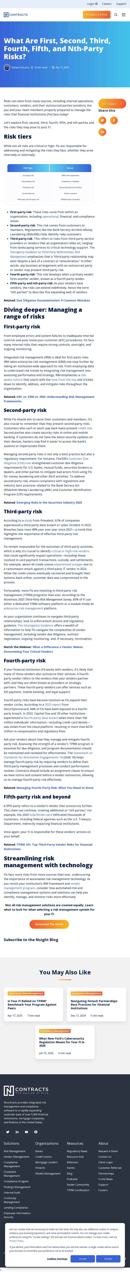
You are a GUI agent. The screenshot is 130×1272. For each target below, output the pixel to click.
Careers (106, 4)
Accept (82, 1258)
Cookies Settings (57, 1258)
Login (91, 4)
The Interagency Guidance (35, 625)
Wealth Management (47, 1173)
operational (50, 216)
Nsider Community (78, 1184)
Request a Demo (96, 14)
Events (71, 1168)
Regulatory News (77, 1151)
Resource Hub (75, 1156)
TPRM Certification (78, 1190)
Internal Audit (12, 1192)
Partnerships (106, 1173)
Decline (108, 1258)
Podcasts (72, 1179)
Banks (39, 1151)
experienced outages (68, 564)
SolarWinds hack (40, 815)
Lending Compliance (16, 1207)
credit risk (85, 428)
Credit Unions (43, 1156)
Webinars (72, 1162)
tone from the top (63, 380)
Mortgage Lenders (46, 1162)
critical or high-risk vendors (70, 551)
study (28, 520)
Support (121, 4)
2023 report (53, 704)
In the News (105, 1179)
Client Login (105, 1162)
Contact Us (104, 1156)
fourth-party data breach (41, 718)
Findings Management (17, 1187)
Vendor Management (16, 1156)
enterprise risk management (23, 608)
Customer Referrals (110, 1168)
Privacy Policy (16, 1240)
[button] (116, 15)
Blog (69, 1173)
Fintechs (40, 1168)
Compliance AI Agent (16, 1181)
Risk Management (14, 1151)
